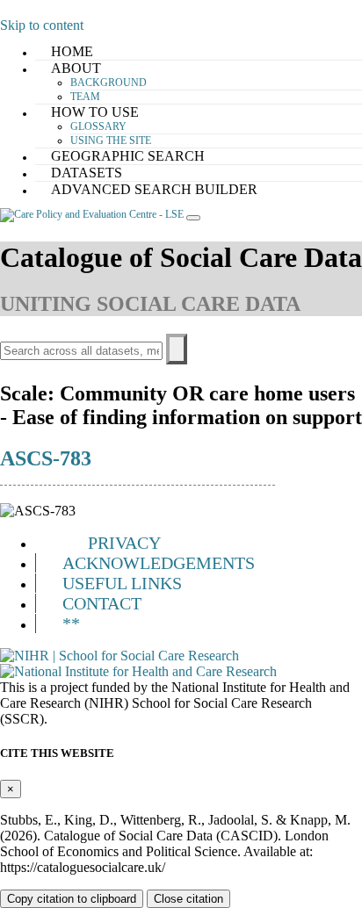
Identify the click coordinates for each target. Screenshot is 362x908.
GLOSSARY (98, 126)
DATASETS (86, 172)
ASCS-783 (45, 458)
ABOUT (76, 68)
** (71, 623)
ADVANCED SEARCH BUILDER (154, 189)
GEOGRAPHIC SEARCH (128, 155)
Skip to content (41, 25)
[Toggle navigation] (193, 217)
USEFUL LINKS (122, 583)
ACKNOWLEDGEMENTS (158, 563)
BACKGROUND (108, 82)
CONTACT (101, 603)
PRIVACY (124, 542)
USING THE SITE (110, 140)
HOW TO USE (95, 111)
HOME (72, 51)
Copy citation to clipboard (71, 898)
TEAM (85, 96)
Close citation (188, 898)
